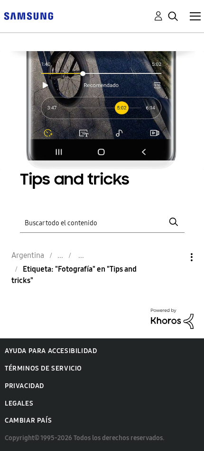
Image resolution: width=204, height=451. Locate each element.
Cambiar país (28, 420)
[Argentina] (28, 15)
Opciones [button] (175, 257)
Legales (19, 403)
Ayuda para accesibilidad (51, 351)
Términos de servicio (43, 368)
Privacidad (24, 386)
